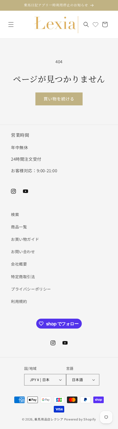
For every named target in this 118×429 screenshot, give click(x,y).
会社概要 (19, 264)
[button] (11, 24)
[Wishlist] (95, 24)
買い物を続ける (59, 99)
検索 (15, 214)
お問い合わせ (23, 251)
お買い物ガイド (25, 239)
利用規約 (19, 301)
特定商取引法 (23, 276)
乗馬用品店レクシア (48, 419)
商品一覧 (19, 226)
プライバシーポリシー (31, 289)
